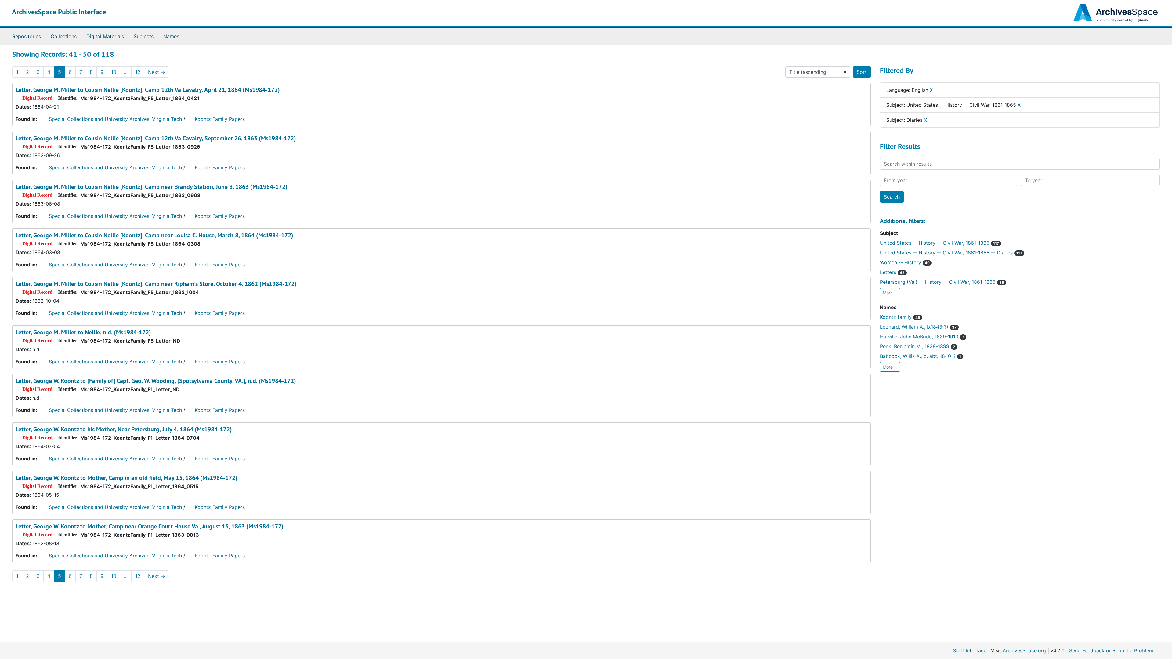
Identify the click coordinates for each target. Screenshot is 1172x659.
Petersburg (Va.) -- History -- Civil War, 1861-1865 (942, 282)
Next (156, 72)
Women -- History (905, 262)
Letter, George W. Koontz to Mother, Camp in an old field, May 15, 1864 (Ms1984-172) (126, 478)
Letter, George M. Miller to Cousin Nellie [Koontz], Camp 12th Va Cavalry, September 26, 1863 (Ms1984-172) (156, 138)
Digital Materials (105, 36)
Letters (892, 272)
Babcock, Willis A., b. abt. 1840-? (920, 356)
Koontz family (900, 317)
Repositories (26, 36)
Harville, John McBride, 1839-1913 (922, 336)
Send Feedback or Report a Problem (1111, 650)
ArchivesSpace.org (1024, 650)
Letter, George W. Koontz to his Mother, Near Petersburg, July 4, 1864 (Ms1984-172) (124, 429)
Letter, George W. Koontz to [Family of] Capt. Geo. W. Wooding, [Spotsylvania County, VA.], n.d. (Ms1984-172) (156, 381)
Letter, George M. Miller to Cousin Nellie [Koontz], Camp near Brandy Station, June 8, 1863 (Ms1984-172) (152, 187)
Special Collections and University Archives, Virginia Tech (115, 119)
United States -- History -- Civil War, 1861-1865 (939, 243)
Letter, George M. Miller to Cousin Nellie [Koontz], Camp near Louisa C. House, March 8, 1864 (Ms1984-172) (154, 235)
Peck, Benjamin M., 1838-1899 (917, 346)
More (888, 292)
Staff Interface (969, 650)
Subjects (144, 36)
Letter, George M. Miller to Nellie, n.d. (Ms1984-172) (83, 332)
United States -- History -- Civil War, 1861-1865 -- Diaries (951, 253)
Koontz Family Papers (220, 119)
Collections (64, 36)
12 (137, 72)
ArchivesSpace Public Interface (59, 11)
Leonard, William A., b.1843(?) (918, 327)
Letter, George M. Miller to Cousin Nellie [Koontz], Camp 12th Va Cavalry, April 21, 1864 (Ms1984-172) (148, 90)
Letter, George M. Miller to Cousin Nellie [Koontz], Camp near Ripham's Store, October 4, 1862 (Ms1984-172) (156, 284)
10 (113, 72)
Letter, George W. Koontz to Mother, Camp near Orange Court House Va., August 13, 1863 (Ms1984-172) (150, 526)
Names (171, 36)
